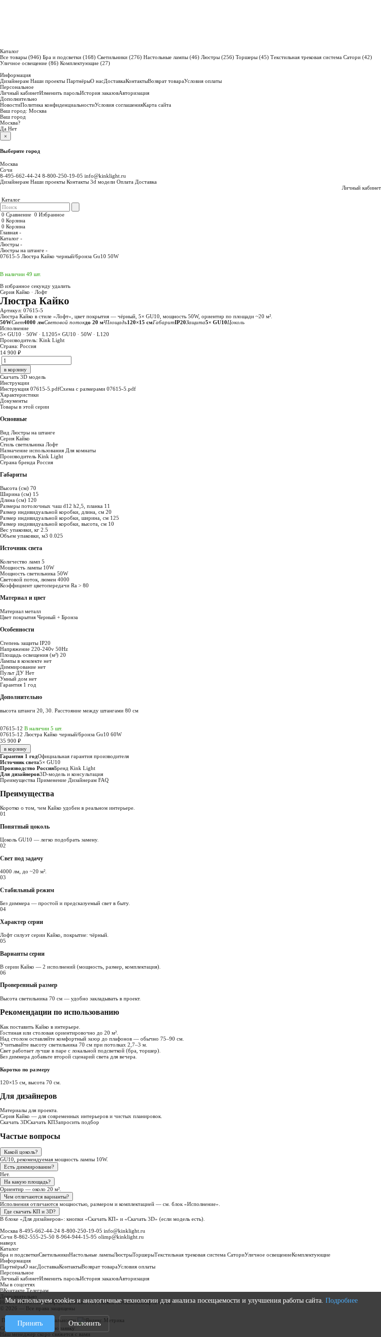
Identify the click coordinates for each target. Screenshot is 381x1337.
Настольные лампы (171, 57)
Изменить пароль (59, 93)
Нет (12, 129)
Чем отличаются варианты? (36, 1196)
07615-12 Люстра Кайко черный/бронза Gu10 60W (61, 734)
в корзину (15, 749)
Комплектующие (85, 63)
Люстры (217, 57)
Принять (30, 1323)
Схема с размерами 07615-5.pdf (98, 389)
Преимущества (17, 780)
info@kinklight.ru (105, 176)
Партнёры (78, 81)
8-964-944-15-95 (76, 1237)
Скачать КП (41, 1122)
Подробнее (341, 1300)
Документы (13, 401)
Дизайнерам (14, 81)
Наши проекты (47, 81)
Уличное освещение (29, 63)
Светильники (119, 57)
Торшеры (252, 57)
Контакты (137, 81)
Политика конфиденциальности (57, 105)
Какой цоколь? (21, 1152)
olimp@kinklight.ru (121, 1237)
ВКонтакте (12, 1290)
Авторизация (134, 93)
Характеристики (19, 395)
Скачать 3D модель (23, 377)
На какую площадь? (27, 1182)
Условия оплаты (203, 81)
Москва (38, 111)
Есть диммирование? (29, 1167)
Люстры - (11, 244)
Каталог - (11, 238)
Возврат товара (166, 81)
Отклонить (84, 1323)
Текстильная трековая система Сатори (321, 57)
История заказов (99, 93)
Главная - (10, 232)
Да (3, 129)
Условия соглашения (119, 105)
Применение (51, 780)
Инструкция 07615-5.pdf (30, 389)
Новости (10, 105)
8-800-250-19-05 (62, 176)
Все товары (20, 57)
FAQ (103, 780)
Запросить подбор (77, 1122)
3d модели (102, 182)
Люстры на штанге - (24, 250)
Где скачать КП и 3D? (30, 1211)
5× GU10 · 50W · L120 (27, 334)
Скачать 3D (13, 1122)
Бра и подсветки (69, 57)
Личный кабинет (19, 93)
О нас (97, 81)
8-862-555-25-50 (34, 1237)
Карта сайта (157, 105)
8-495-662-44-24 (20, 176)
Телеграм (37, 1290)
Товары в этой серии (24, 407)
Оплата (125, 182)
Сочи (6, 170)
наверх (8, 1243)
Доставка (115, 81)
